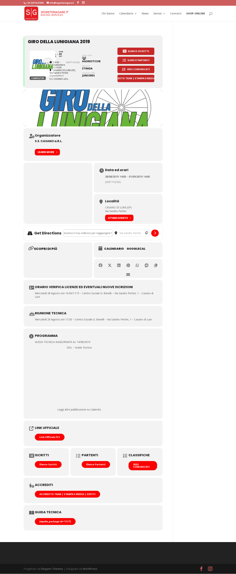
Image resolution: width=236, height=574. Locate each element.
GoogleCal (136, 249)
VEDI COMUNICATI (141, 465)
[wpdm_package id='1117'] (55, 521)
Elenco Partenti (95, 464)
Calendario (126, 13)
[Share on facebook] (100, 265)
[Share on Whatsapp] (137, 265)
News (145, 13)
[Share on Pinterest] (128, 265)
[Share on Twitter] (109, 265)
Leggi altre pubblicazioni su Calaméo (79, 409)
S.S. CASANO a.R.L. (48, 141)
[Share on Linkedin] (119, 265)
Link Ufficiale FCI (49, 437)
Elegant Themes (52, 568)
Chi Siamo (108, 13)
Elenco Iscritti (48, 464)
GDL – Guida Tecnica (79, 347)
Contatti (175, 13)
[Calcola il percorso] (155, 233)
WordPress (90, 568)
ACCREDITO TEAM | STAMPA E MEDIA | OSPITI (67, 494)
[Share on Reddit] (146, 265)
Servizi (157, 13)
